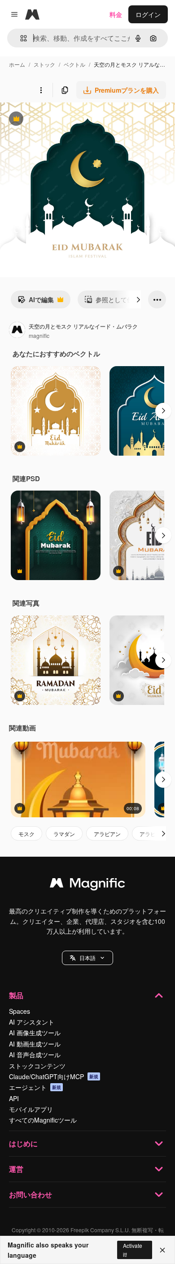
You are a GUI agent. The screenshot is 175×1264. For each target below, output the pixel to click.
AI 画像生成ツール (35, 1032)
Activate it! (132, 1250)
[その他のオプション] (41, 90)
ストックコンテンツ (37, 1065)
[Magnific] (87, 885)
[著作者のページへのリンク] (17, 331)
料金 (115, 14)
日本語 (87, 957)
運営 (16, 1169)
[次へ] (138, 299)
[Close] (162, 1250)
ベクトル (74, 64)
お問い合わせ (30, 1194)
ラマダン (64, 833)
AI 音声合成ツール (35, 1054)
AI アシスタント (31, 1021)
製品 (16, 995)
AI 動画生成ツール (35, 1043)
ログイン (148, 14)
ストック (44, 64)
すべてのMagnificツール (43, 1119)
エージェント (35, 1087)
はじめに (23, 1143)
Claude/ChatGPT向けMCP (53, 1076)
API (14, 1098)
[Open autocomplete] (20, 38)
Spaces (19, 1011)
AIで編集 (36, 301)
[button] (87, 958)
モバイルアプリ (31, 1109)
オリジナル (62, 119)
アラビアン (107, 833)
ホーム (17, 64)
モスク (26, 833)
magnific (39, 335)
